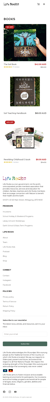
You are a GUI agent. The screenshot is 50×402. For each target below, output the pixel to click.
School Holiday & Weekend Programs (18, 216)
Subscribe (25, 344)
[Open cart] (38, 4)
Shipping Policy (9, 311)
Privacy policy (8, 297)
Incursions (7, 212)
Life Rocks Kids (9, 247)
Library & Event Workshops (14, 221)
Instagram (7, 280)
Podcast (6, 252)
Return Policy (8, 306)
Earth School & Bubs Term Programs (18, 226)
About (5, 238)
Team (5, 242)
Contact (6, 276)
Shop (5, 261)
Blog (5, 256)
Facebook (7, 285)
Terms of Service (9, 302)
